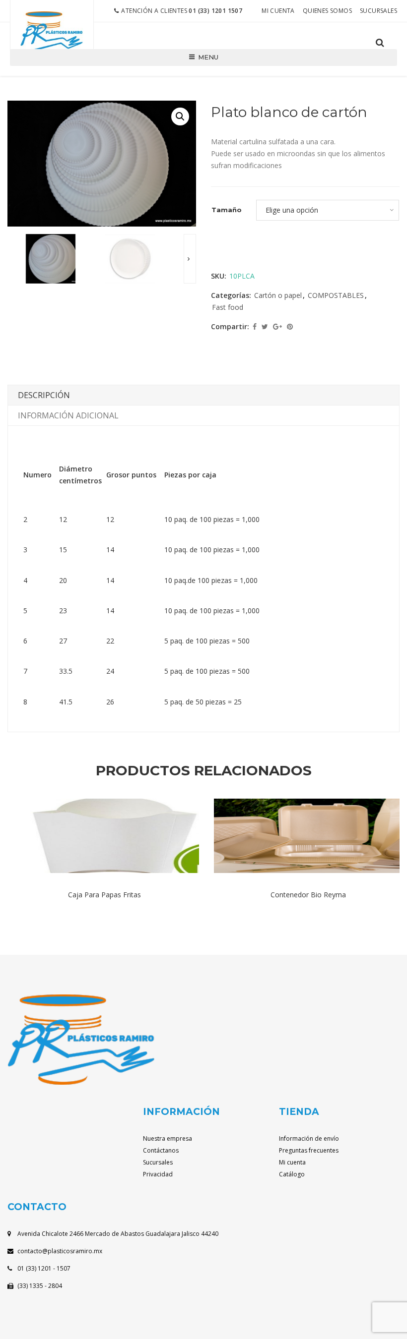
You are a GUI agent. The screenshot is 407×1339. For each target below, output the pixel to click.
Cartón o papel (278, 295)
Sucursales (378, 10)
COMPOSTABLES (336, 295)
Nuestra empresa (167, 1138)
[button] (180, 116)
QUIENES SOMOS (327, 10)
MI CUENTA (278, 10)
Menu (208, 57)
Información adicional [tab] (68, 415)
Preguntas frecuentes (309, 1150)
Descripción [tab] (44, 395)
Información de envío (309, 1138)
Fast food (227, 307)
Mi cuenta (292, 1162)
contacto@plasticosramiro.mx (59, 1251)
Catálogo (292, 1174)
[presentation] (190, 259)
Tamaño (226, 210)
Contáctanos (161, 1150)
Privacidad (158, 1174)
